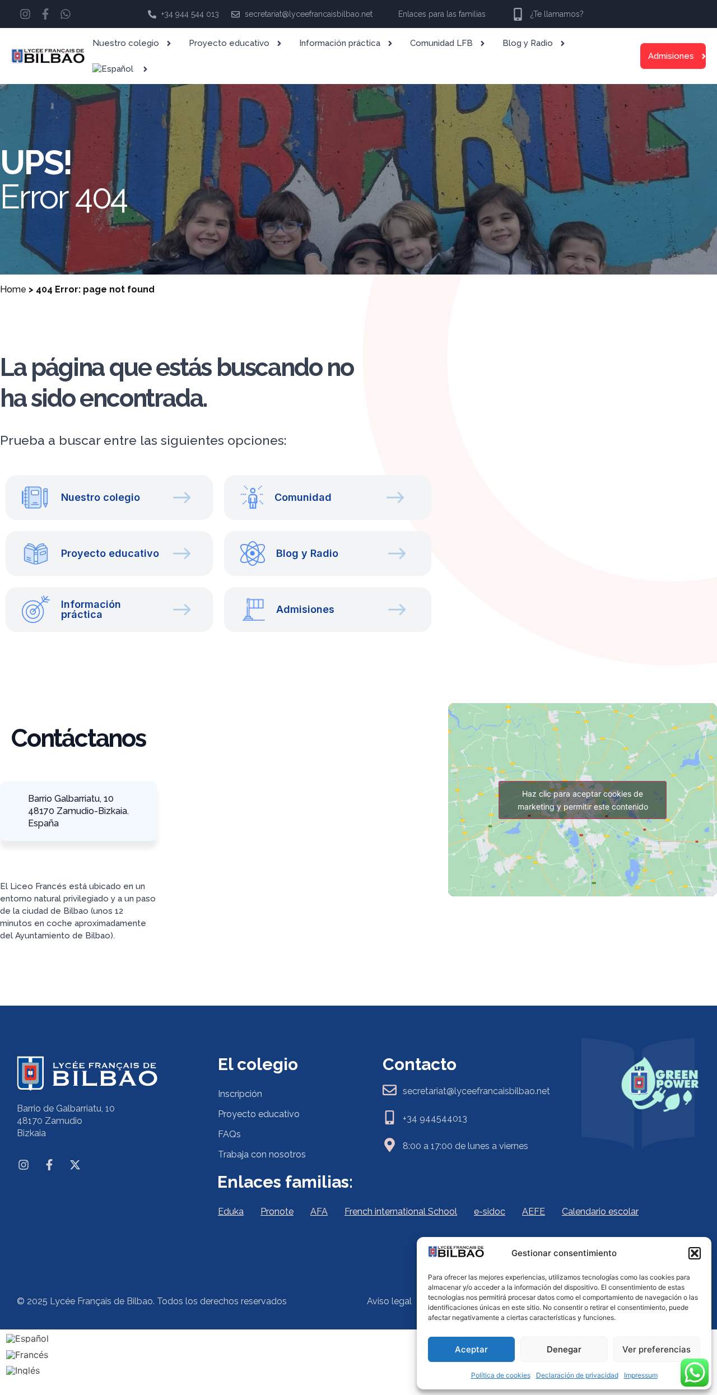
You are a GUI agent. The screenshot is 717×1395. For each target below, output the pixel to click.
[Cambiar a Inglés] (27, 1371)
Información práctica (339, 43)
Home (13, 289)
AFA (319, 1211)
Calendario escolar (600, 1211)
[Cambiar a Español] (27, 1338)
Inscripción (240, 1094)
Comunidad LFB (441, 43)
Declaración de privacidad (577, 1375)
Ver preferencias (656, 1349)
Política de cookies (500, 1375)
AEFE (533, 1211)
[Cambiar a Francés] (27, 1354)
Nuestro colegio (125, 43)
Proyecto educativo (229, 43)
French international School (400, 1211)
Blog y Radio (527, 43)
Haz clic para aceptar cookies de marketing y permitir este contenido (583, 800)
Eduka (231, 1211)
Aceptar (471, 1349)
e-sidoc (489, 1211)
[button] (694, 1253)
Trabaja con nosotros (262, 1154)
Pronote (277, 1211)
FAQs (229, 1134)
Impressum (641, 1375)
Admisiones (671, 56)
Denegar (564, 1349)
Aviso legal (389, 1301)
